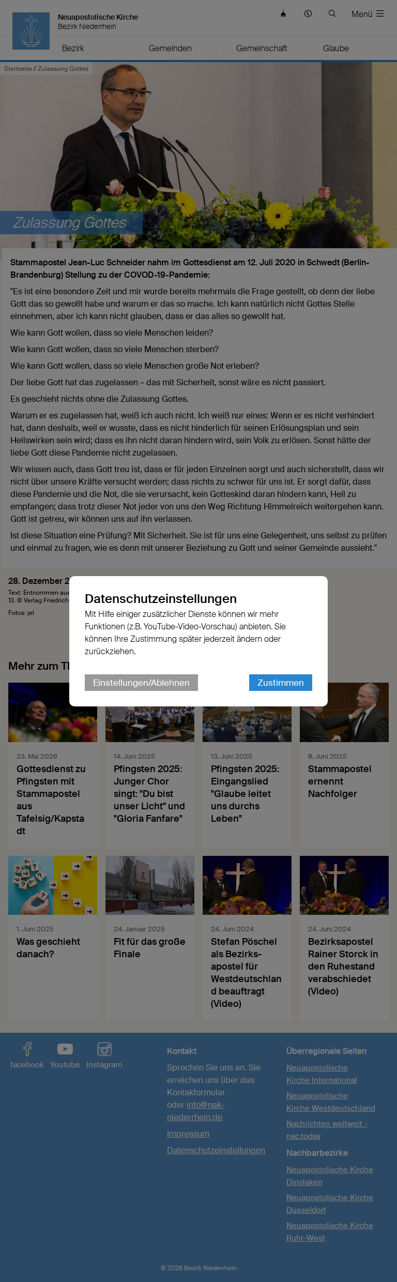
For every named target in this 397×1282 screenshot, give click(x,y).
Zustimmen (280, 682)
